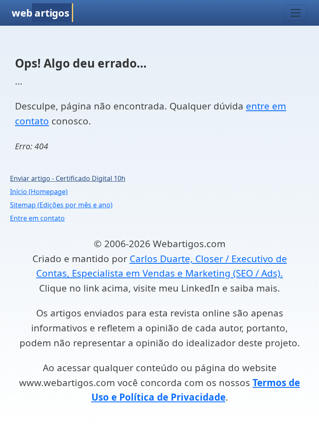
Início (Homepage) (39, 191)
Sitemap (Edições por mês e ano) (61, 204)
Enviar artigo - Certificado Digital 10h (67, 178)
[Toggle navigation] (295, 13)
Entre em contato (37, 218)
